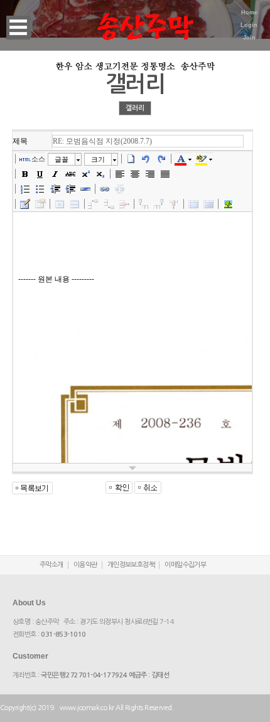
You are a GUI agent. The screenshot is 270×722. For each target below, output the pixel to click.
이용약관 (85, 564)
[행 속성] (74, 204)
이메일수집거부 (185, 564)
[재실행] (161, 158)
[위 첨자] (85, 173)
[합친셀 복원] (208, 204)
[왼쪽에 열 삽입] (144, 204)
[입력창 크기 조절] (132, 468)
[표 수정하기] (40, 204)
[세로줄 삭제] (174, 204)
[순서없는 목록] (40, 189)
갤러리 (135, 108)
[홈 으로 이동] (145, 18)
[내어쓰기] (55, 189)
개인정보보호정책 (131, 564)
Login (248, 25)
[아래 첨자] (100, 173)
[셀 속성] (59, 204)
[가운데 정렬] (135, 173)
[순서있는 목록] (25, 189)
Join (249, 38)
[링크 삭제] (120, 189)
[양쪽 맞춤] (165, 173)
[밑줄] (40, 173)
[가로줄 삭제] (124, 204)
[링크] (105, 189)
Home (249, 12)
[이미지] (228, 204)
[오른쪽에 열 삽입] (159, 204)
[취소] (146, 158)
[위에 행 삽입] (94, 204)
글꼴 (61, 159)
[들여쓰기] (70, 189)
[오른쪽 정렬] (150, 173)
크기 (98, 159)
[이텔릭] (55, 173)
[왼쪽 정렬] (120, 173)
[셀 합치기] (193, 204)
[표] (25, 204)
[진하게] (25, 173)
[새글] (131, 158)
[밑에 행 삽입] (109, 204)
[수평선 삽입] (85, 189)
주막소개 (51, 564)
